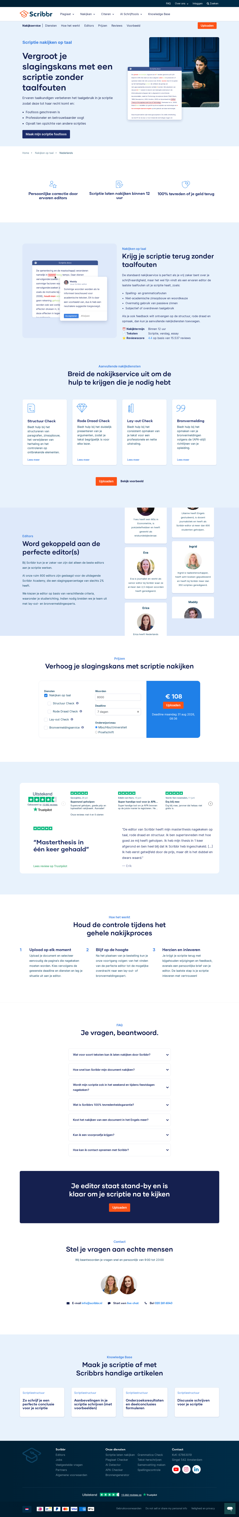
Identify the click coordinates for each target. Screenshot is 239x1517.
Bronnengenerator (117, 1475)
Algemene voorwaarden (71, 1475)
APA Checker (114, 1470)
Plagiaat (66, 14)
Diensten (51, 25)
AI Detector (113, 1465)
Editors (89, 25)
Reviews (116, 25)
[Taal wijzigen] (26, 1509)
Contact (177, 1449)
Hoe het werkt (70, 25)
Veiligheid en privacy (203, 1508)
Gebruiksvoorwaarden (128, 1508)
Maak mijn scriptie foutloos (46, 134)
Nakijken (86, 14)
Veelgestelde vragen (69, 1465)
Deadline (100, 705)
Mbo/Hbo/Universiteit (112, 727)
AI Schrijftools (130, 14)
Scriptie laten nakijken (120, 1455)
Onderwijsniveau (105, 722)
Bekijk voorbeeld (132, 481)
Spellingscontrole (149, 1470)
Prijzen (102, 25)
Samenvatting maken (151, 1465)
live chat (126, 1303)
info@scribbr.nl (87, 1303)
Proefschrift (106, 732)
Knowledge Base (159, 14)
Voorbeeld (133, 25)
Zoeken (213, 3)
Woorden (100, 691)
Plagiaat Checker (117, 1459)
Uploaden (207, 25)
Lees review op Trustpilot (50, 866)
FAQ (168, 3)
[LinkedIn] (196, 1469)
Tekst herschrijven (149, 1459)
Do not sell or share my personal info (166, 1508)
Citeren (106, 14)
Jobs (59, 1459)
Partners (61, 1470)
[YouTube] (176, 1469)
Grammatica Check (150, 1455)
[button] (230, 1508)
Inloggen (198, 3)
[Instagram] (186, 1469)
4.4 (150, 338)
